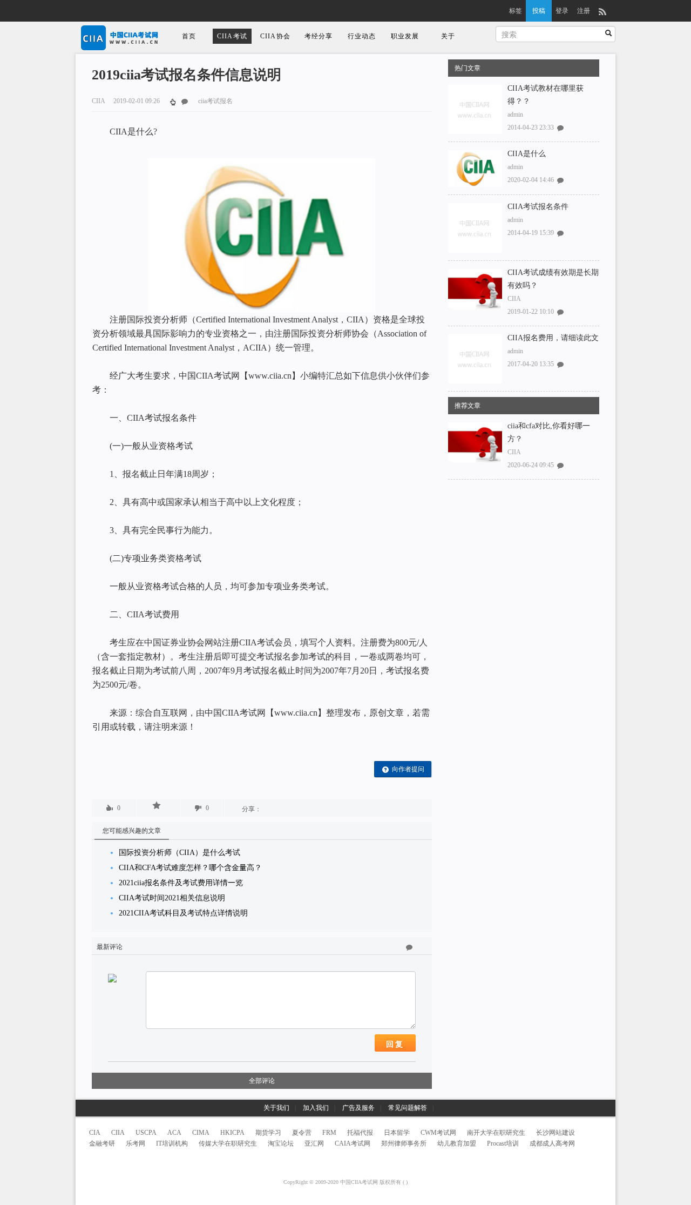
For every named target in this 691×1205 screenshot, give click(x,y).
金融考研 (102, 1143)
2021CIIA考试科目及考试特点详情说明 (183, 913)
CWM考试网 (438, 1132)
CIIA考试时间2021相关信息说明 (172, 898)
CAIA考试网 (352, 1143)
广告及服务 (358, 1108)
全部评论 (262, 1081)
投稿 (538, 11)
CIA (94, 1132)
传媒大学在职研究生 (228, 1143)
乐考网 (135, 1143)
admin (515, 114)
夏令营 (301, 1132)
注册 (583, 11)
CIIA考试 (232, 36)
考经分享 (318, 36)
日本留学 (397, 1132)
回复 (395, 1043)
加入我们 (316, 1108)
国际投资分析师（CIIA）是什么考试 (179, 853)
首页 (189, 36)
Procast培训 (503, 1143)
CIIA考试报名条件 (537, 207)
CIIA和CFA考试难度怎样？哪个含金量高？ (190, 868)
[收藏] (157, 806)
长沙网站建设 (555, 1132)
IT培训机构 (172, 1143)
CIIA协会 (275, 36)
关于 (448, 36)
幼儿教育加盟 (456, 1143)
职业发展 (405, 36)
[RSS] (602, 11)
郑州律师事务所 (403, 1143)
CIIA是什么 (526, 154)
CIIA (514, 298)
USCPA (146, 1132)
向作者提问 (408, 769)
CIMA (200, 1132)
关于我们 (276, 1108)
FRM (329, 1132)
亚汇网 (314, 1143)
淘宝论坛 (281, 1143)
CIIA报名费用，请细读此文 (553, 338)
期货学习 (268, 1132)
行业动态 (362, 36)
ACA (174, 1132)
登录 (561, 11)
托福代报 (360, 1132)
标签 (515, 11)
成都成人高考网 (552, 1143)
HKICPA (232, 1132)
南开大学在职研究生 (496, 1132)
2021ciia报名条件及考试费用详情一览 (181, 883)
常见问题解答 (407, 1108)
